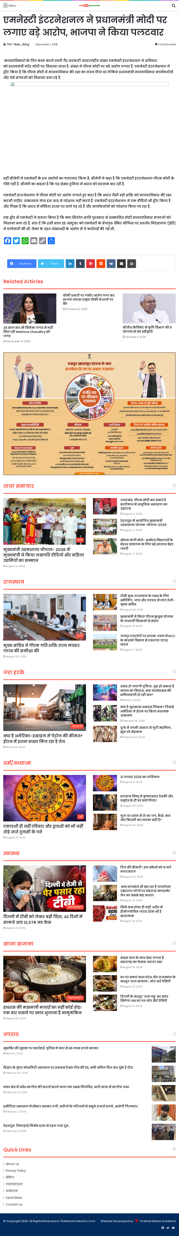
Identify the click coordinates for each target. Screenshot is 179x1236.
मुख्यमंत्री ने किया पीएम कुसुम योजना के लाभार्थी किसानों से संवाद (146, 618)
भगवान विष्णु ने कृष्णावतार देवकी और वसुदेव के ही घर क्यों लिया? (146, 798)
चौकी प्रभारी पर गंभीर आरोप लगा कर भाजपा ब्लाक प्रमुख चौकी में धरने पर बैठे (89, 299)
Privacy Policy (16, 1171)
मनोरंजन (12, 1191)
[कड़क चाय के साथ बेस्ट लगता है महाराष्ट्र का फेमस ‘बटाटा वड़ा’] (105, 964)
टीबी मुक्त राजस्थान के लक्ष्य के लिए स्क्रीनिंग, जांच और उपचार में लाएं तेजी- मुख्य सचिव (147, 600)
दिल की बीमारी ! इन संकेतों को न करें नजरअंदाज (145, 869)
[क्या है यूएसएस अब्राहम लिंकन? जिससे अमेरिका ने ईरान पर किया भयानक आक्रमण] (105, 713)
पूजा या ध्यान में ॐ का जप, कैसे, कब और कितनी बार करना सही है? (145, 818)
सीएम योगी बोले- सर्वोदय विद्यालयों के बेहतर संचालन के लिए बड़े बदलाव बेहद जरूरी (147, 544)
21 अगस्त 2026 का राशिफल (140, 777)
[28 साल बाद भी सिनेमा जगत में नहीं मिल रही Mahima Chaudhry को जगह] (29, 308)
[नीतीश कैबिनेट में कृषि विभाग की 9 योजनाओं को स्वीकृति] (149, 308)
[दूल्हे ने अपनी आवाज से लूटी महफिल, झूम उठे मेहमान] (105, 734)
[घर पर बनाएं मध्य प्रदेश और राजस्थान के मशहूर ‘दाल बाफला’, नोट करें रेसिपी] (105, 983)
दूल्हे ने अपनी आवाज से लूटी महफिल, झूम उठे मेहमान (146, 730)
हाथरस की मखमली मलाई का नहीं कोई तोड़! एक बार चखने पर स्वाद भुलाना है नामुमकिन (42, 1010)
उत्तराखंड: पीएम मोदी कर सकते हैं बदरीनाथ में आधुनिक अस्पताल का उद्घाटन (143, 504)
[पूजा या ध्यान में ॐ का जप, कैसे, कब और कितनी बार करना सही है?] (105, 822)
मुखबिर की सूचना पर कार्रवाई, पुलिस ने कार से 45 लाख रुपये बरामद (50, 1048)
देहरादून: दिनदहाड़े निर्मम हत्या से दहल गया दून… (37, 1126)
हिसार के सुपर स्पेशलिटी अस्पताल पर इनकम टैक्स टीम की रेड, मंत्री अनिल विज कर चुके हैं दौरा (68, 1067)
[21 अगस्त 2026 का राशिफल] (105, 783)
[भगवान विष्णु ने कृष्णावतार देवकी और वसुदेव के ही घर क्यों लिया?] (105, 802)
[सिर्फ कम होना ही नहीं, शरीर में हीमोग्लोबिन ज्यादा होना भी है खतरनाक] (105, 913)
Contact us (14, 1204)
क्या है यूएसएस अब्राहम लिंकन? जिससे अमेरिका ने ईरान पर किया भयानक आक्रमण (147, 711)
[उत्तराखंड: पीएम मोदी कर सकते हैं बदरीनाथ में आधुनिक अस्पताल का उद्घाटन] (105, 506)
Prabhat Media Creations (158, 1221)
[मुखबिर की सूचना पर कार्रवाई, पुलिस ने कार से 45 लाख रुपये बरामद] (164, 1054)
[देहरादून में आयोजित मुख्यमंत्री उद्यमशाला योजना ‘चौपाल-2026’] (105, 527)
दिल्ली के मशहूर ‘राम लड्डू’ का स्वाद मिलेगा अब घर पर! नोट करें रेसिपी (144, 998)
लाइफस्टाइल (14, 1184)
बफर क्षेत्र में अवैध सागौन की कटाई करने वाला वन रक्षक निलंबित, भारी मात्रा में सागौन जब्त (66, 1087)
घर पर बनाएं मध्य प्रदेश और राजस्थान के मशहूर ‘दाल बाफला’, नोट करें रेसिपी (148, 979)
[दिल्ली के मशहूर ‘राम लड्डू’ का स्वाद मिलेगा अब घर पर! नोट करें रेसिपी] (105, 1003)
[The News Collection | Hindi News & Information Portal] (89, 5)
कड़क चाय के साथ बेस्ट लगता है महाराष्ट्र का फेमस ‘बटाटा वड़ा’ (142, 960)
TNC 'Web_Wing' (18, 44)
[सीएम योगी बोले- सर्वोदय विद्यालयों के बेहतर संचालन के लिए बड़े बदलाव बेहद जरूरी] (105, 546)
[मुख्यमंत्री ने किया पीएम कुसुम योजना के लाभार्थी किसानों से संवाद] (105, 623)
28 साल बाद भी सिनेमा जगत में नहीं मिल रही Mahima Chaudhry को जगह (28, 332)
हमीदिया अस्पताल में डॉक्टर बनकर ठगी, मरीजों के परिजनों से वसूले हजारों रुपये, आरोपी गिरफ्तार (70, 1106)
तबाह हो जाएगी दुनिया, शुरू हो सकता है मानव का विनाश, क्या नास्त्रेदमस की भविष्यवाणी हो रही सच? (147, 690)
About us (12, 1164)
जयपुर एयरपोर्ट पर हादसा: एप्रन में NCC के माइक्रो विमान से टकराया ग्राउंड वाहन (147, 640)
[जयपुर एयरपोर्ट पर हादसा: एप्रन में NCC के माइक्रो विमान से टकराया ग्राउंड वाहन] (105, 642)
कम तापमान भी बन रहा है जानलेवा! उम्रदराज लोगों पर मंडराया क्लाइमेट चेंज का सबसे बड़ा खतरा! (145, 891)
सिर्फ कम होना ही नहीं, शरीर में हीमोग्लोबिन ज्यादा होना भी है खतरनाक (141, 911)
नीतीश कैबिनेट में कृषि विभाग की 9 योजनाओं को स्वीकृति (147, 329)
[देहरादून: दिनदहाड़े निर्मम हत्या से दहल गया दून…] (164, 1132)
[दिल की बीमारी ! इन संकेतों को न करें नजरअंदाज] (105, 873)
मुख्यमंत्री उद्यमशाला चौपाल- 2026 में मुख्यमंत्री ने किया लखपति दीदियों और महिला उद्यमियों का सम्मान (43, 555)
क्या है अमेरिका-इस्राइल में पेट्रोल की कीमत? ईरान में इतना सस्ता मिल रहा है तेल (43, 738)
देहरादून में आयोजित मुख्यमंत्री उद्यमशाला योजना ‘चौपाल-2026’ (143, 523)
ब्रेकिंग (10, 1177)
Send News (14, 1198)
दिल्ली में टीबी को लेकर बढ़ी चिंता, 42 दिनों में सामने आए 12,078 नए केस (43, 919)
